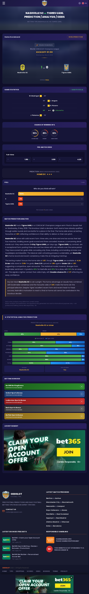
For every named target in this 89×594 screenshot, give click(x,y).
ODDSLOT (6, 568)
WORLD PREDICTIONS (76, 37)
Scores (30, 571)
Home (4, 571)
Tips (11, 571)
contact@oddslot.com (14, 512)
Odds (38, 571)
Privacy (64, 571)
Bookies (46, 571)
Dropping (20, 571)
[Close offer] (71, 577)
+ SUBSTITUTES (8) (77, 89)
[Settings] (80, 3)
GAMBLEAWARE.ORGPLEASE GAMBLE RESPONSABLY (67, 540)
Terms (55, 571)
